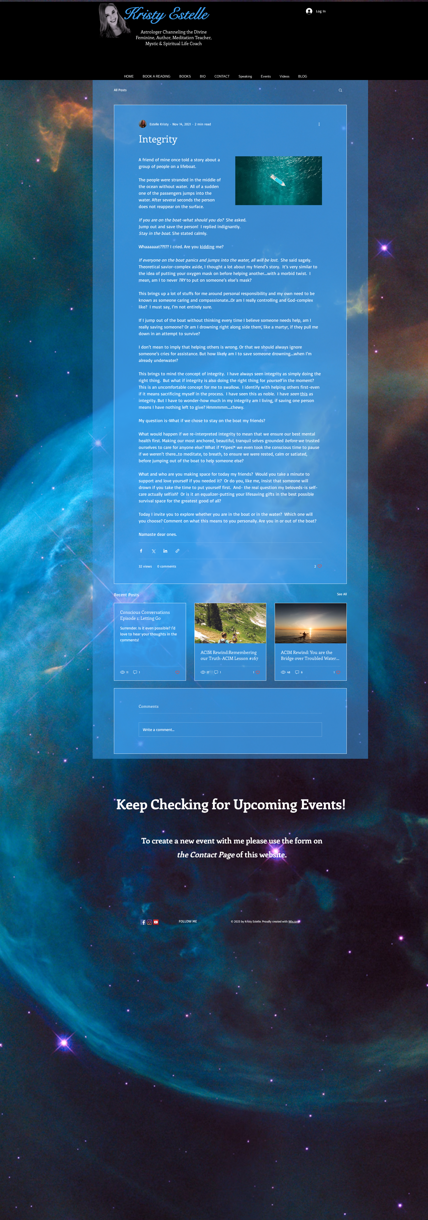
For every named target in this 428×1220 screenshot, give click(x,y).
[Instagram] (149, 922)
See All (342, 594)
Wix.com (294, 921)
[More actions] (319, 124)
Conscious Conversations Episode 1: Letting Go (145, 615)
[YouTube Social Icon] (156, 922)
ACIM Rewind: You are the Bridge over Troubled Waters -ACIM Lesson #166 (309, 655)
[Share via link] (177, 550)
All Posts (120, 90)
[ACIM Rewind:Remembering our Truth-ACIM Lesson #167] (230, 623)
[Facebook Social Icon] (143, 922)
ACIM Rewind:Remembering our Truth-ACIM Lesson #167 (229, 655)
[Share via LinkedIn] (165, 550)
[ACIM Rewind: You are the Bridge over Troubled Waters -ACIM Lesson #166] (311, 623)
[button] (340, 90)
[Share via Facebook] (141, 550)
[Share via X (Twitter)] (153, 550)
